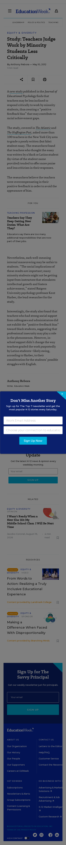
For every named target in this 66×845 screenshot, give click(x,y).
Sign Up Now (33, 440)
